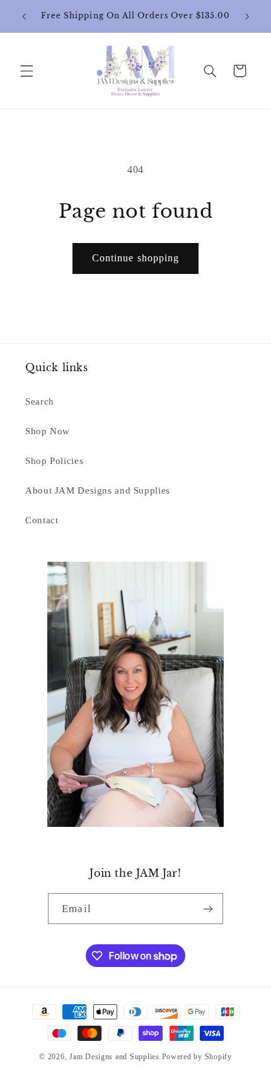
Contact (41, 520)
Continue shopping (135, 257)
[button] (26, 70)
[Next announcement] (247, 16)
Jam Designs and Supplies (114, 1056)
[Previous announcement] (24, 16)
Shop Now (47, 431)
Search (39, 401)
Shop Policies (54, 461)
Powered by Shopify (197, 1056)
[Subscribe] (207, 908)
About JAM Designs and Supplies (97, 490)
